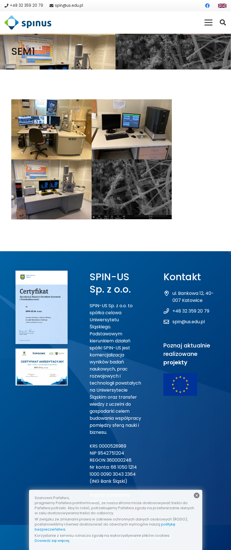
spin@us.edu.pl (188, 321)
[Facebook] (207, 5)
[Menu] (208, 22)
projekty (175, 362)
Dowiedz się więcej (52, 540)
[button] (223, 22)
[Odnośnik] (222, 6)
